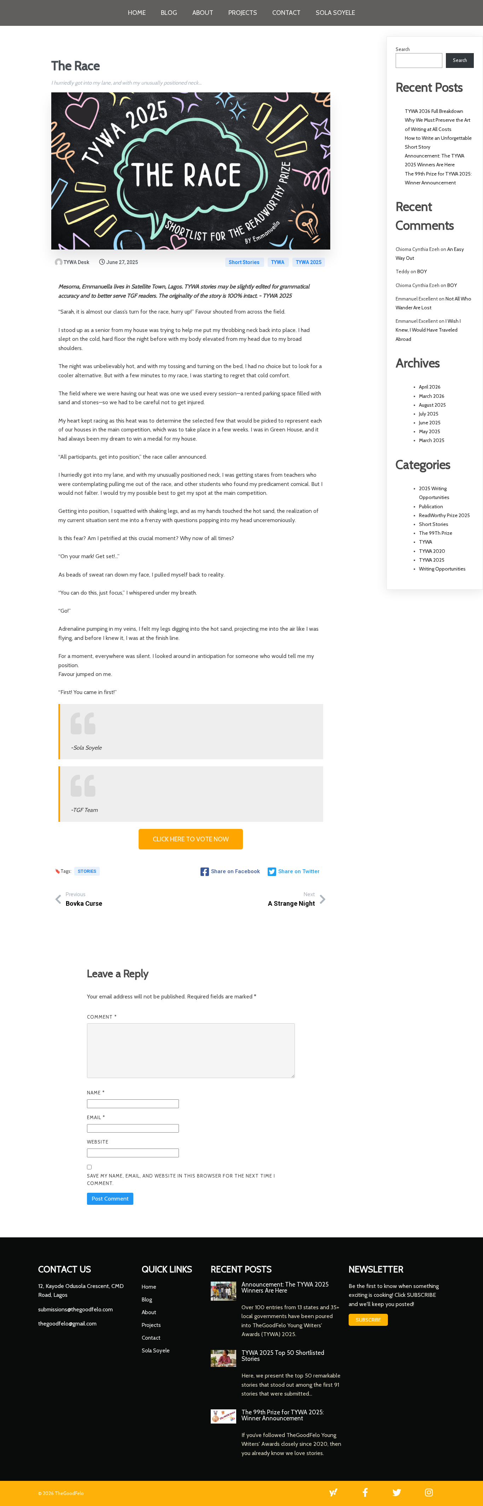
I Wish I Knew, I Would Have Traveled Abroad (428, 330)
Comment (102, 1017)
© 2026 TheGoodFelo (61, 1493)
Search (403, 49)
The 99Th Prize (435, 533)
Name (96, 1092)
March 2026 (431, 396)
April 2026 (430, 387)
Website (98, 1142)
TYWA (278, 262)
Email (96, 1117)
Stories (87, 871)
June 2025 (430, 422)
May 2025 (429, 431)
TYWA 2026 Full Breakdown (434, 111)
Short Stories (245, 262)
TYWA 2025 (308, 262)
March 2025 (431, 440)
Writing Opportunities (442, 569)
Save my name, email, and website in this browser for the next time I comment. (181, 1179)
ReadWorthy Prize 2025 (444, 515)
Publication (431, 506)
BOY (422, 271)
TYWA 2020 (432, 551)
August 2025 (432, 405)
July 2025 (428, 414)
